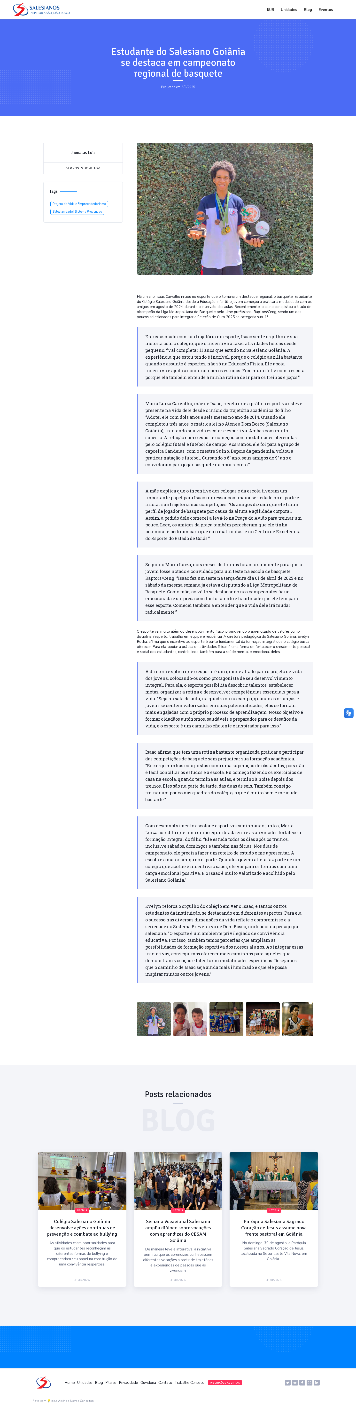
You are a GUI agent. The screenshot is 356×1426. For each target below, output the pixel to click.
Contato (165, 1382)
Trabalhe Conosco (189, 1382)
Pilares (110, 1382)
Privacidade (128, 1382)
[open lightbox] (154, 1019)
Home (69, 1382)
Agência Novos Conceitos (76, 1401)
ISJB (270, 9)
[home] (42, 9)
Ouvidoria (148, 1382)
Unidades (289, 9)
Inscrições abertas (225, 1382)
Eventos (326, 9)
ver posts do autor (83, 168)
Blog (308, 9)
